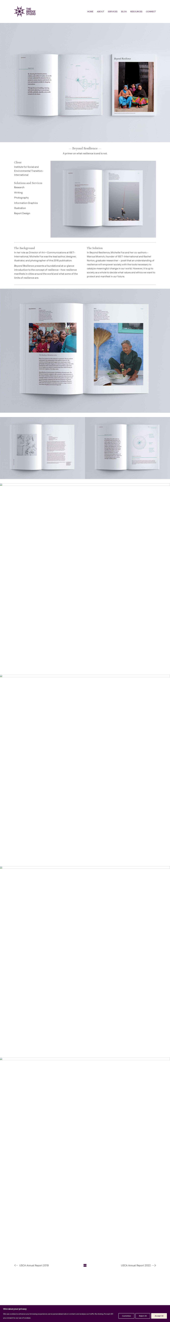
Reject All (143, 1316)
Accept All (159, 1316)
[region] (85, 1313)
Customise (126, 1316)
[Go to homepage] (25, 11)
